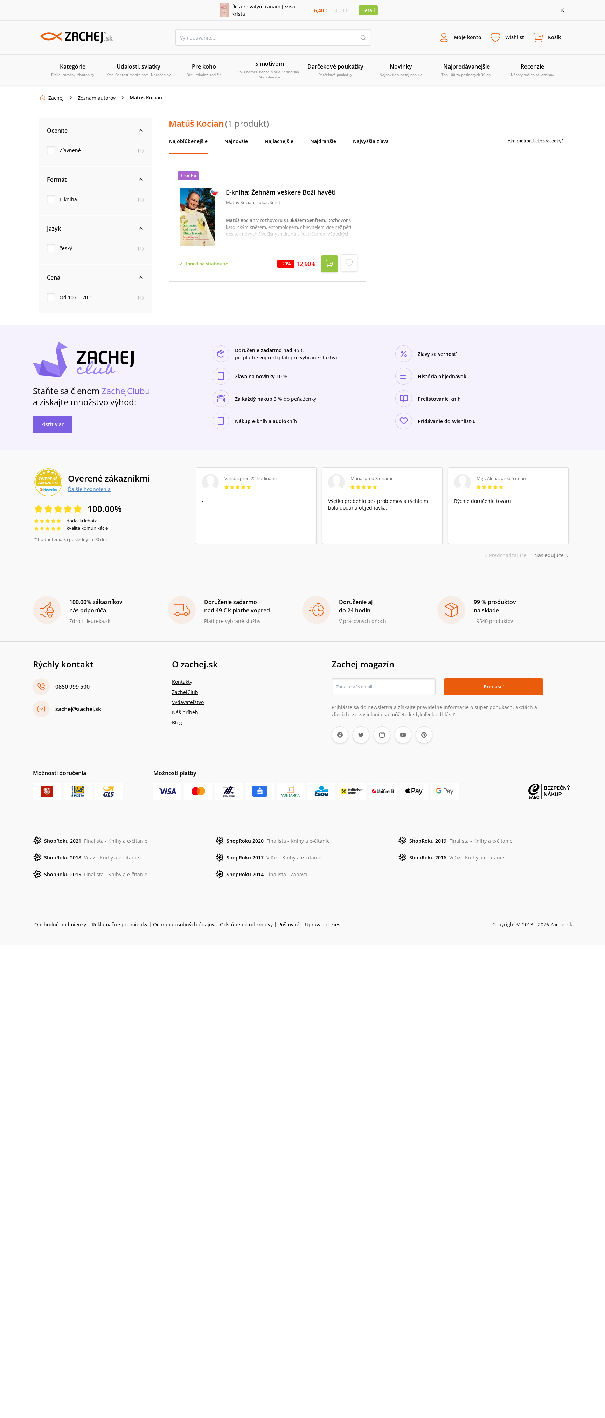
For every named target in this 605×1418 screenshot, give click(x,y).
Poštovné (288, 924)
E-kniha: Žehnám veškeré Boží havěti (281, 192)
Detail (368, 10)
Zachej (56, 97)
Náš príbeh (185, 712)
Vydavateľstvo (188, 702)
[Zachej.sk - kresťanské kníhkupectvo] (76, 37)
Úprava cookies (322, 924)
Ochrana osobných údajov (183, 924)
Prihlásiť (493, 686)
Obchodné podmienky (60, 924)
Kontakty (182, 682)
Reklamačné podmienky (119, 924)
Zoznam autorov (97, 97)
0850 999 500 (72, 686)
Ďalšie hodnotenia (89, 489)
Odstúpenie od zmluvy (246, 924)
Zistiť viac (52, 424)
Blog (177, 722)
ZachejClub (185, 692)
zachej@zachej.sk (78, 709)
